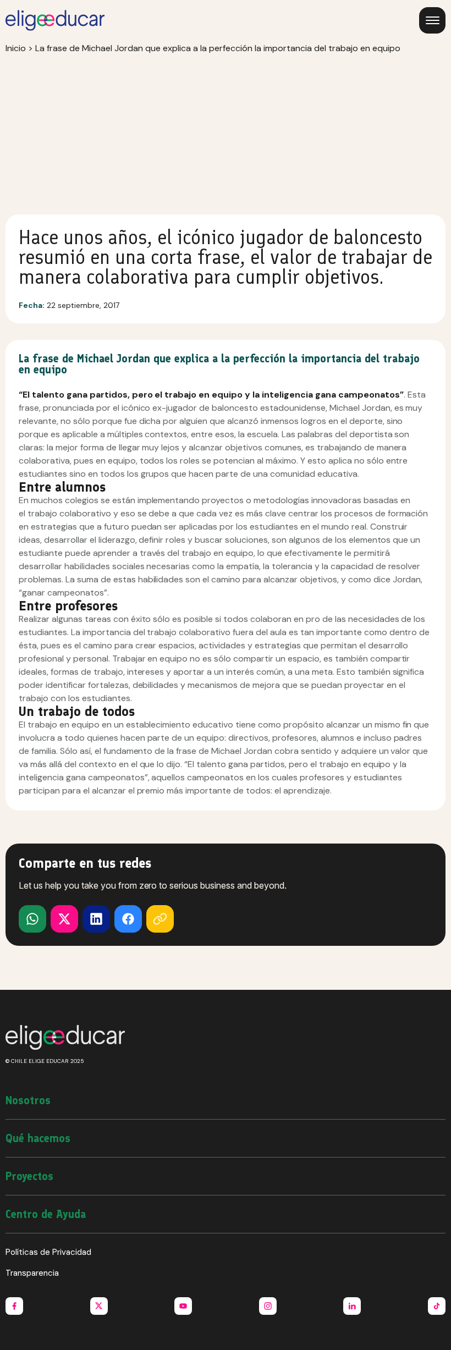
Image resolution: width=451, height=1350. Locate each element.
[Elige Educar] (55, 20)
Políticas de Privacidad (48, 1252)
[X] (32, 919)
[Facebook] (128, 919)
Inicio (16, 48)
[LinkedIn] (96, 919)
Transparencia (32, 1273)
